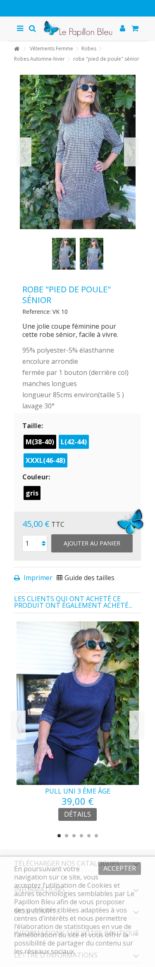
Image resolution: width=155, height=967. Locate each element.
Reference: (36, 311)
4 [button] (81, 835)
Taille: (33, 426)
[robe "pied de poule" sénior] (64, 253)
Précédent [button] (24, 151)
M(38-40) (40, 441)
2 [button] (66, 835)
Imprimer (37, 577)
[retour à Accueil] (16, 49)
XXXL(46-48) (45, 460)
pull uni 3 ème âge (77, 791)
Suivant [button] (131, 151)
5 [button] (89, 835)
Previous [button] (18, 725)
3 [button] (74, 835)
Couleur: (37, 477)
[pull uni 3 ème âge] (78, 703)
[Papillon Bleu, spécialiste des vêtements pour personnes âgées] (77, 29)
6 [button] (96, 835)
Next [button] (136, 725)
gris (32, 493)
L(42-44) (74, 441)
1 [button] (59, 835)
